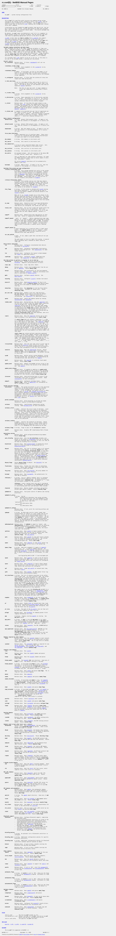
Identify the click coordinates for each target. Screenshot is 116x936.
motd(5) (23, 366)
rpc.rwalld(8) (18, 647)
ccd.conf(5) (25, 246)
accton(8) (17, 262)
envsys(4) (29, 271)
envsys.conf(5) (32, 273)
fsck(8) (41, 189)
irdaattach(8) (31, 892)
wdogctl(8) (33, 382)
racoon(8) (30, 625)
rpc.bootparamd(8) (20, 646)
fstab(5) (37, 177)
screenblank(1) (31, 899)
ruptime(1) (18, 865)
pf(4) (30, 603)
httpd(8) (32, 656)
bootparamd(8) (31, 725)
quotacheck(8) (18, 299)
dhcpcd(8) (22, 174)
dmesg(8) (21, 268)
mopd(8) (29, 738)
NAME (3, 12)
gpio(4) (32, 275)
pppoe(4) (23, 161)
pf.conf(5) (32, 606)
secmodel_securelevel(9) (38, 391)
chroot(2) (44, 681)
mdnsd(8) (29, 674)
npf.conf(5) (31, 568)
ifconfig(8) (32, 439)
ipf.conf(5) (30, 534)
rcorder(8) (38, 67)
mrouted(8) (30, 713)
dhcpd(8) (29, 730)
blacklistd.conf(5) (20, 446)
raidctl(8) (26, 257)
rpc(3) (16, 645)
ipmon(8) (29, 542)
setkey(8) (30, 563)
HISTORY (4, 927)
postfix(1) (32, 698)
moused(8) (30, 896)
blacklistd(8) (31, 444)
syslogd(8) (24, 551)
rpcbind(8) (30, 644)
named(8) (29, 676)
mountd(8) (30, 802)
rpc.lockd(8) (31, 798)
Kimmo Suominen (26, 934)
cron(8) (29, 651)
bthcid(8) (30, 824)
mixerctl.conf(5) (32, 282)
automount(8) (44, 867)
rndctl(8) (42, 302)
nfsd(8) (20, 809)
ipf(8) (29, 531)
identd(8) (30, 852)
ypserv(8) (30, 782)
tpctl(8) (29, 360)
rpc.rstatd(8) (30, 646)
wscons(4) (36, 903)
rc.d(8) (7, 38)
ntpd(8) (29, 687)
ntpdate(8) (30, 597)
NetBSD (20, 934)
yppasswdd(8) (31, 777)
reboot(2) (22, 109)
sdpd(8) (30, 828)
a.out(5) (33, 278)
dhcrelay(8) (30, 735)
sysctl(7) (26, 345)
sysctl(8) (35, 805)
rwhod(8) (29, 863)
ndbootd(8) (30, 742)
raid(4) (33, 256)
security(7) (29, 296)
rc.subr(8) (35, 38)
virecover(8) (18, 378)
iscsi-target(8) (19, 856)
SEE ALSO (4, 922)
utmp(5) (40, 357)
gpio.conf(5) (18, 276)
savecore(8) (33, 349)
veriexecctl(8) (28, 405)
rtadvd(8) (30, 755)
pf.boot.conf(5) (34, 604)
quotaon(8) (28, 299)
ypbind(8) (30, 773)
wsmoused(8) (30, 906)
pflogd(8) (29, 612)
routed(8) (30, 720)
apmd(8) (29, 890)
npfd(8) (29, 571)
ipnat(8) (29, 557)
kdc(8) (31, 859)
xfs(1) (31, 768)
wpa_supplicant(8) (32, 628)
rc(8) (39, 21)
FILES (3, 912)
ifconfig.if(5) (40, 591)
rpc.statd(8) (31, 811)
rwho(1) (44, 863)
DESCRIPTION (5, 18)
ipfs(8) (29, 537)
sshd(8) (29, 701)
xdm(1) (31, 763)
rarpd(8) (29, 746)
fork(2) (23, 85)
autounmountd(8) (39, 868)
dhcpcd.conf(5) (41, 455)
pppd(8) (34, 616)
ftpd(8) (32, 653)
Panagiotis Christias (41, 934)
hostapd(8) (30, 474)
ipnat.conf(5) (21, 561)
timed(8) (29, 705)
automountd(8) (28, 868)
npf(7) (23, 569)
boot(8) (17, 109)
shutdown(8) (33, 62)
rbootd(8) (30, 751)
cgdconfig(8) (38, 249)
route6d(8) (30, 717)
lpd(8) (29, 670)
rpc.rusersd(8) (39, 646)
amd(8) (29, 789)
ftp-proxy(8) (31, 470)
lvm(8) (19, 254)
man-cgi (35, 934)
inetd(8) (32, 638)
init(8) (26, 391)
